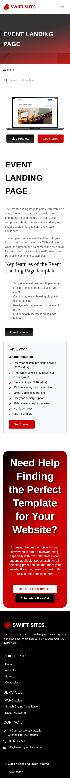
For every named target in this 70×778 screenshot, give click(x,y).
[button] (35, 69)
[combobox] (35, 80)
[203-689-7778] (35, 741)
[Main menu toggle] (63, 8)
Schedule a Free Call (35, 598)
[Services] (35, 676)
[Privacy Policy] (14, 771)
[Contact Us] (35, 682)
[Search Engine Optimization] (35, 706)
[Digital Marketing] (35, 713)
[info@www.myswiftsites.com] (35, 747)
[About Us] (35, 670)
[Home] (35, 664)
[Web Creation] (35, 700)
